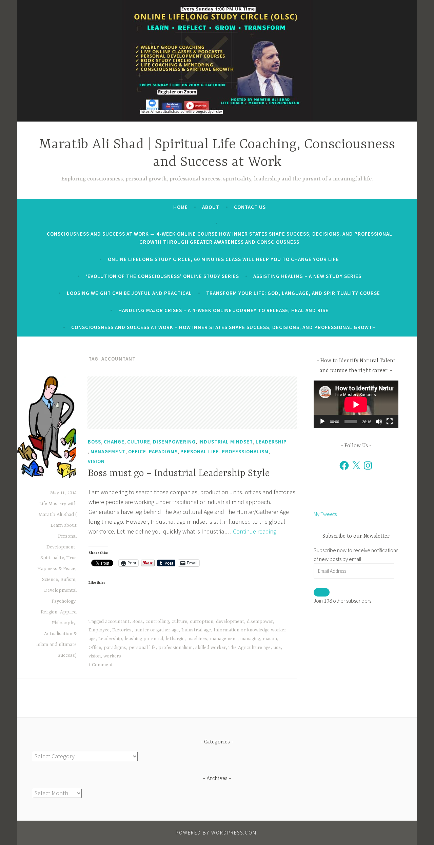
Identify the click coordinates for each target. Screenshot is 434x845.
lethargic (175, 639)
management (223, 639)
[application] (356, 404)
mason (270, 639)
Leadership (271, 441)
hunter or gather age (156, 630)
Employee (99, 630)
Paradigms (163, 451)
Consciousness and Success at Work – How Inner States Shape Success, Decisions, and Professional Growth (223, 327)
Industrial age (196, 630)
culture (179, 621)
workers (112, 656)
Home (180, 207)
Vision (96, 461)
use (277, 647)
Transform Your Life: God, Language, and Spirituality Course (293, 293)
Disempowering (174, 441)
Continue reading (254, 531)
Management (108, 451)
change (114, 441)
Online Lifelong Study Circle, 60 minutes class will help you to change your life (223, 259)
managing (250, 639)
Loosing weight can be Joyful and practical (129, 293)
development (230, 621)
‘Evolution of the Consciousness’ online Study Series (162, 276)
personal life (142, 647)
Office (137, 451)
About (210, 207)
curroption (201, 621)
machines (197, 639)
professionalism (175, 647)
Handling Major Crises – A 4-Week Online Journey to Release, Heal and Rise (223, 310)
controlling (157, 621)
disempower (260, 621)
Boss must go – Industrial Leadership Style (179, 473)
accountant (117, 621)
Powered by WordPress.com (216, 832)
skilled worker (210, 647)
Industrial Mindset (225, 441)
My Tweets (325, 514)
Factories (122, 630)
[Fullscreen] (389, 421)
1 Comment (100, 665)
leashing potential (144, 639)
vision (94, 656)
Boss (94, 441)
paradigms (115, 647)
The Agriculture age (250, 647)
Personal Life (199, 451)
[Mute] (378, 421)
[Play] (322, 421)
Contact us (250, 207)
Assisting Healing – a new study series (307, 276)
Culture (138, 441)
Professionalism (245, 451)
